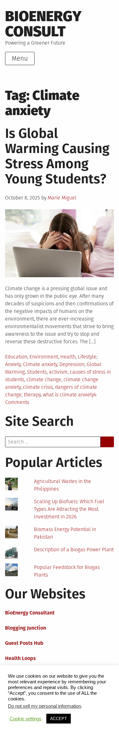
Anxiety (13, 364)
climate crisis (38, 387)
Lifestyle (87, 357)
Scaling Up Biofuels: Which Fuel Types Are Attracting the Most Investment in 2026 (69, 509)
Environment (44, 357)
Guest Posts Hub (24, 643)
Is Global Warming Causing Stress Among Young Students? (57, 156)
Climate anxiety (40, 364)
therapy (32, 395)
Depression (71, 364)
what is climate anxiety (68, 395)
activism (58, 372)
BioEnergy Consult (43, 24)
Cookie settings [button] (26, 718)
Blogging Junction (25, 628)
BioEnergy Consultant (30, 613)
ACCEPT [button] (58, 718)
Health (68, 357)
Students (37, 372)
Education (16, 357)
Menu (20, 58)
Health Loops (20, 658)
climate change (43, 379)
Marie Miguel (62, 198)
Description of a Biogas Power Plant (74, 550)
